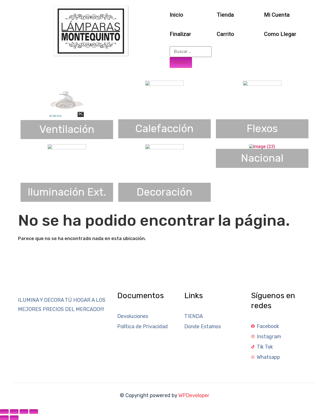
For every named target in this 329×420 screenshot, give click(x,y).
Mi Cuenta (277, 15)
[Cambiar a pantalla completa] (14, 411)
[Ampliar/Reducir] (4, 411)
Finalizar (180, 34)
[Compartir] (24, 411)
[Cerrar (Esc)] (33, 411)
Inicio (176, 15)
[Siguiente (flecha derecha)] (14, 417)
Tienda (225, 15)
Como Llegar (280, 34)
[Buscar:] (191, 51)
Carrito (225, 34)
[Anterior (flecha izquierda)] (4, 417)
